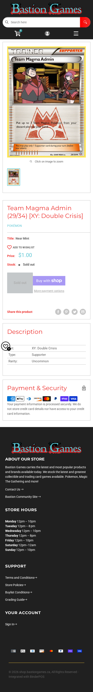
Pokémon (14, 225)
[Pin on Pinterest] (66, 312)
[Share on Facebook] (58, 312)
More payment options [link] (49, 291)
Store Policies (14, 585)
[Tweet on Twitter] (75, 312)
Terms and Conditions (19, 577)
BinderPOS (37, 676)
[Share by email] (83, 312)
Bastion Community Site (21, 496)
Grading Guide (14, 599)
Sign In (9, 624)
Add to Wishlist (23, 247)
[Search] (85, 22)
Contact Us (13, 489)
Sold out (20, 283)
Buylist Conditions (17, 592)
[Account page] (47, 34)
